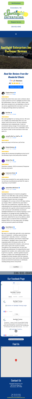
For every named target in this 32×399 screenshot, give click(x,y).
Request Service (16, 22)
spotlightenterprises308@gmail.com (16, 397)
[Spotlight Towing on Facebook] (16, 288)
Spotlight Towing (15, 292)
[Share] (18, 283)
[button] (16, 34)
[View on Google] (3, 93)
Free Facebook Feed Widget (16, 339)
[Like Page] (14, 283)
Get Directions (16, 3)
